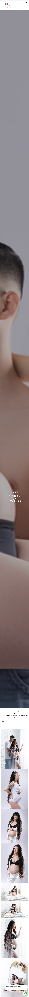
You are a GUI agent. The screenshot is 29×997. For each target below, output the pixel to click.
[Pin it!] (19, 765)
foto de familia (5, 724)
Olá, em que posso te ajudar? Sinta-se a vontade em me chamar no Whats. (14, 987)
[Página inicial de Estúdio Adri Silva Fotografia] (6, 6)
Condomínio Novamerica (17, 726)
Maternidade (5, 726)
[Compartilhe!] (14, 765)
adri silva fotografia (16, 724)
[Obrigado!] (10, 765)
